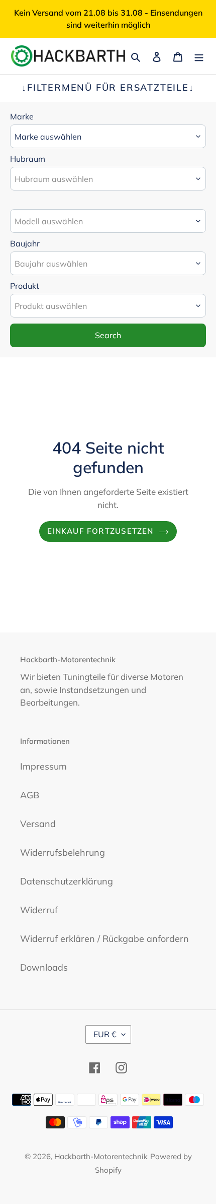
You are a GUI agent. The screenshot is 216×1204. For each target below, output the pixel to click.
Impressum (43, 766)
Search (108, 335)
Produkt (24, 285)
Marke (22, 116)
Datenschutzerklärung (66, 881)
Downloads (44, 967)
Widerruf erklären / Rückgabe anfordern (104, 938)
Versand (38, 824)
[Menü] (198, 56)
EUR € (105, 1034)
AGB (29, 795)
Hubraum (27, 158)
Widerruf (39, 910)
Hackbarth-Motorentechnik (101, 1156)
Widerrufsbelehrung (62, 852)
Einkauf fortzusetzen (100, 531)
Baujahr (25, 243)
